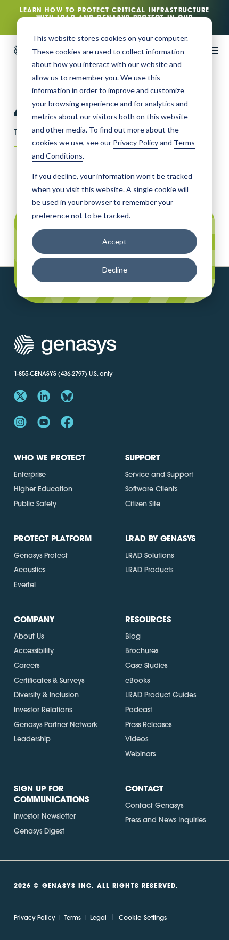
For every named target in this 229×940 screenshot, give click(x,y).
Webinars (140, 753)
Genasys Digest (39, 831)
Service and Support (159, 474)
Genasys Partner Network (55, 724)
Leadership (32, 739)
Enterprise (30, 474)
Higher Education (43, 488)
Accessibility (34, 650)
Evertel (25, 584)
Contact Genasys (154, 805)
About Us (29, 636)
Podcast (138, 709)
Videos (136, 739)
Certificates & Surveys (49, 680)
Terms (72, 917)
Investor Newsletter (45, 816)
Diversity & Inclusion (46, 694)
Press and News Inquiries (165, 819)
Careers (26, 665)
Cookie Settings (143, 917)
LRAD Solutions (149, 555)
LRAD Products (149, 569)
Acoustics (29, 569)
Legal (98, 917)
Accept (114, 241)
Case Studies (146, 665)
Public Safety (35, 503)
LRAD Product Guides (160, 694)
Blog (133, 636)
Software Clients (151, 488)
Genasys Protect (41, 555)
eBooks (137, 680)
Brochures (141, 650)
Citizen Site (142, 503)
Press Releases (148, 724)
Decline (114, 269)
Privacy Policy (34, 917)
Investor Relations (43, 709)
